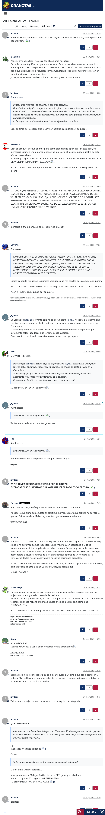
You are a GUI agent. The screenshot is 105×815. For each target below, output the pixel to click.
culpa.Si (70, 319)
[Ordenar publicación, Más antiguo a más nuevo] (74, 26)
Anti (12, 351)
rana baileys (16, 587)
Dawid (13, 639)
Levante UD (8, 26)
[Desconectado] (6, 58)
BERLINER (15, 144)
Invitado (14, 33)
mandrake (15, 56)
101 (12, 439)
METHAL (14, 245)
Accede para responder (90, 26)
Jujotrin (14, 315)
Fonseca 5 (15, 503)
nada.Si (28, 319)
